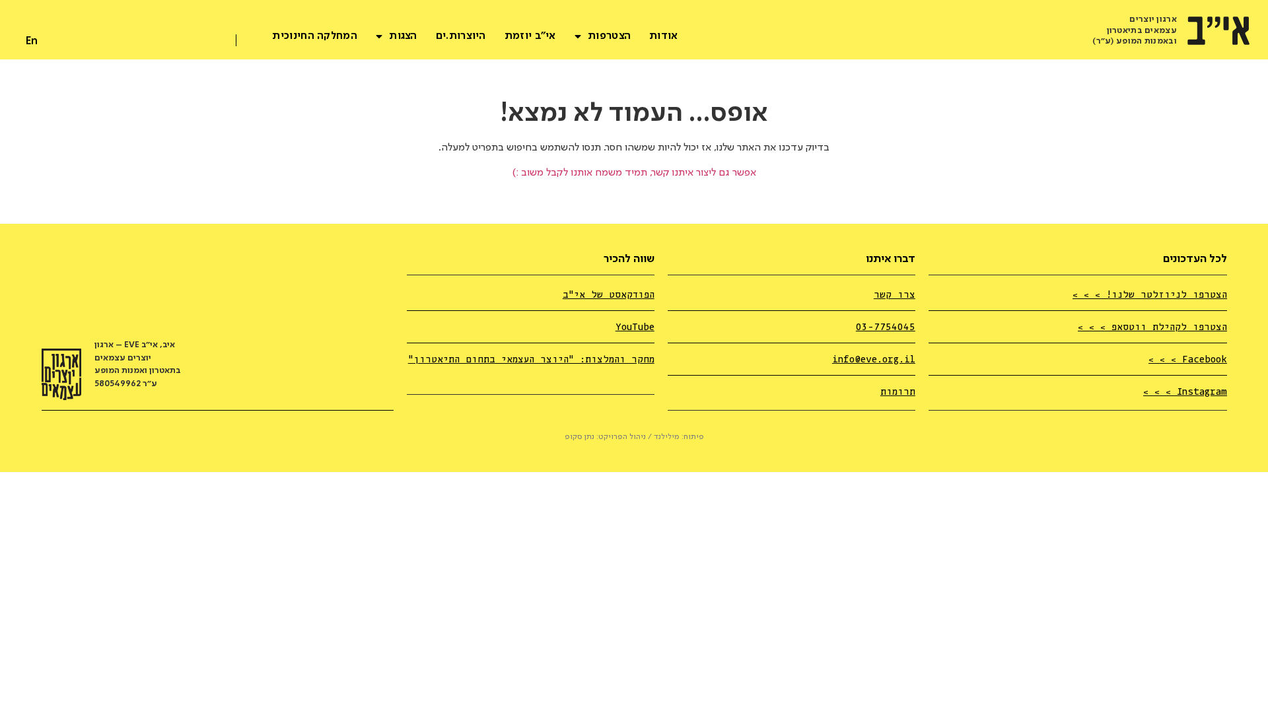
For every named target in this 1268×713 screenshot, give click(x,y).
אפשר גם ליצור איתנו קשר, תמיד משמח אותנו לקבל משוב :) (634, 173)
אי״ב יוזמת (530, 36)
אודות (663, 36)
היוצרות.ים (461, 36)
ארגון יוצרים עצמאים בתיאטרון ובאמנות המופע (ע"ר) (1134, 30)
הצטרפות (609, 36)
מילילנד (667, 437)
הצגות (403, 36)
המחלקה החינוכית (314, 36)
